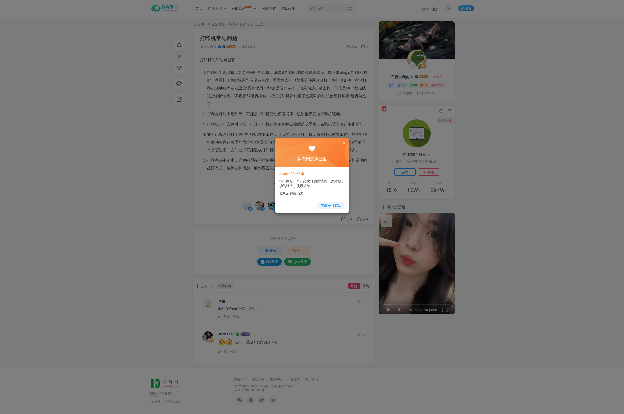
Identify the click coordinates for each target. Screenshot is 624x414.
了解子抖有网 (331, 205)
